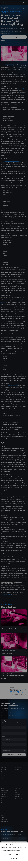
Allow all (18, 854)
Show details (14, 858)
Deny (9, 854)
